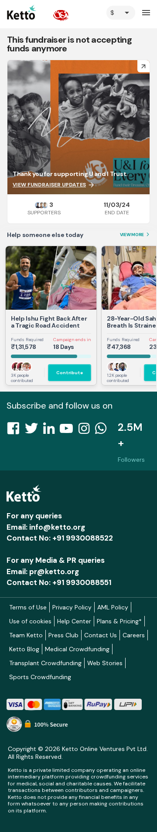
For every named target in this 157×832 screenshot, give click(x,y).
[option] (120, 13)
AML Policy (112, 607)
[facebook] (16, 430)
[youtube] (69, 430)
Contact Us (100, 635)
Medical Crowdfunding (77, 649)
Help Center (74, 621)
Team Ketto (26, 635)
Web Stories (105, 663)
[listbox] (120, 12)
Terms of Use (28, 607)
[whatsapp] (103, 430)
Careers (134, 635)
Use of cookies (30, 621)
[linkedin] (51, 430)
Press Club (63, 635)
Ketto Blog (24, 649)
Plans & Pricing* (119, 621)
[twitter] (34, 430)
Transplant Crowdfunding (45, 663)
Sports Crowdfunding (40, 677)
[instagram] (86, 430)
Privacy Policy (72, 607)
